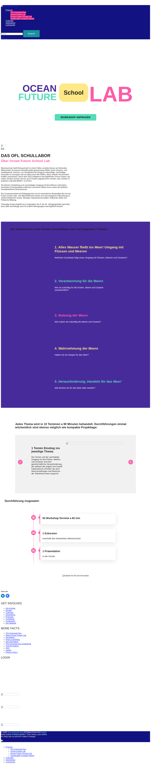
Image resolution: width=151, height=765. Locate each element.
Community (10, 25)
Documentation (12, 642)
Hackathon (10, 638)
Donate (9, 610)
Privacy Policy (12, 652)
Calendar (9, 21)
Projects (9, 10)
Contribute (10, 619)
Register (89, 683)
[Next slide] (130, 462)
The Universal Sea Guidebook (18, 644)
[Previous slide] (20, 462)
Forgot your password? (58, 688)
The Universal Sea (18, 12)
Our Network (11, 623)
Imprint (8, 650)
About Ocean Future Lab (16, 635)
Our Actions (10, 608)
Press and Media (13, 640)
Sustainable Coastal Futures (22, 19)
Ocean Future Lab (17, 14)
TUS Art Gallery (12, 646)
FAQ (7, 648)
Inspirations (10, 23)
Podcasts (9, 617)
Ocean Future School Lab (21, 16)
